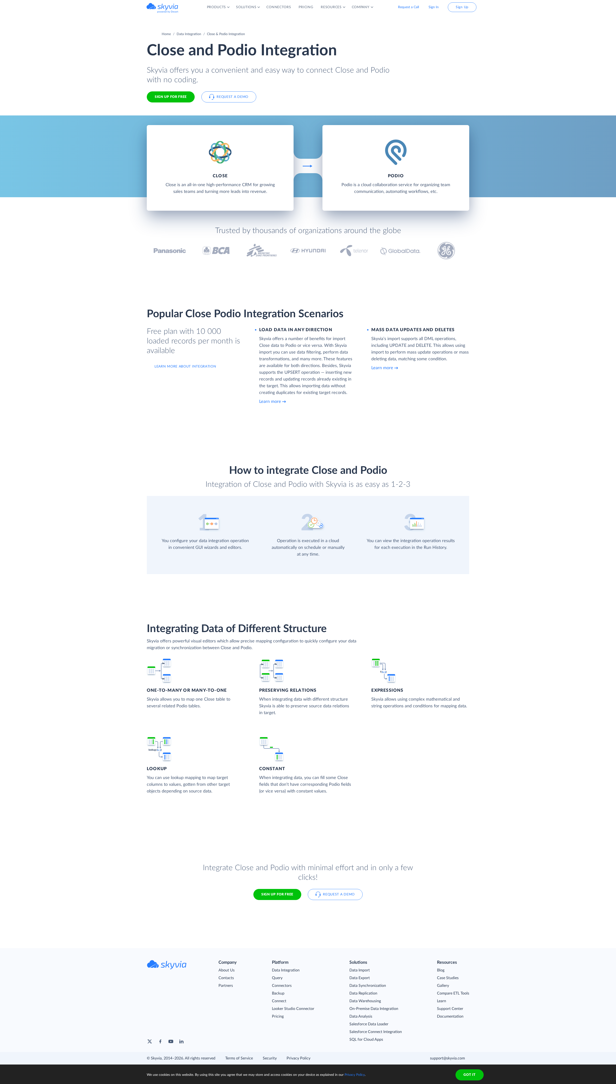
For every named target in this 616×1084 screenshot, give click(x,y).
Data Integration (189, 34)
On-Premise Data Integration (373, 1009)
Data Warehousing (365, 1001)
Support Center (450, 1009)
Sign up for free (277, 894)
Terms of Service (239, 1058)
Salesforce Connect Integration (375, 1032)
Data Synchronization (367, 986)
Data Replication (363, 993)
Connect (279, 1001)
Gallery (443, 986)
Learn (441, 1001)
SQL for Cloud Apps (366, 1039)
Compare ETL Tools (453, 993)
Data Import (359, 970)
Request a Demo (232, 97)
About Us (226, 970)
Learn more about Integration (185, 366)
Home (166, 34)
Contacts (226, 978)
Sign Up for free (171, 97)
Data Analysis (360, 1016)
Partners (225, 986)
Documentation (450, 1016)
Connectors (282, 986)
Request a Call (408, 7)
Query (277, 978)
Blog (440, 970)
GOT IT (469, 1075)
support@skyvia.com (447, 1058)
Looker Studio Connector (293, 1009)
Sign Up (462, 7)
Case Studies (448, 978)
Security (270, 1058)
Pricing (278, 1016)
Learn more (270, 401)
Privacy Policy (298, 1058)
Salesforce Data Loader (368, 1024)
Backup (278, 993)
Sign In (434, 7)
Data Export (359, 978)
